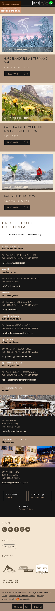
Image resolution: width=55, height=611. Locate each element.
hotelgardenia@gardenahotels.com (17, 333)
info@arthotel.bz (9, 309)
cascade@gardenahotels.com (15, 482)
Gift (27, 606)
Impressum (14, 595)
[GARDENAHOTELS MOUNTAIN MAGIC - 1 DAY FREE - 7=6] (27, 103)
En (9, 546)
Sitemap (40, 595)
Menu (36, 3)
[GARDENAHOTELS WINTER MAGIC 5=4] (27, 34)
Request (37, 606)
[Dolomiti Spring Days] (27, 171)
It (13, 546)
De (5, 546)
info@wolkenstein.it (11, 286)
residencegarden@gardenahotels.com (19, 379)
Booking (17, 606)
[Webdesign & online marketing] (23, 599)
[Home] (14, 4)
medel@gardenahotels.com (14, 431)
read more (12, 73)
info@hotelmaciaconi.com (13, 262)
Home (4, 595)
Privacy (23, 595)
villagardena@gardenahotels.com (16, 356)
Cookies (31, 595)
